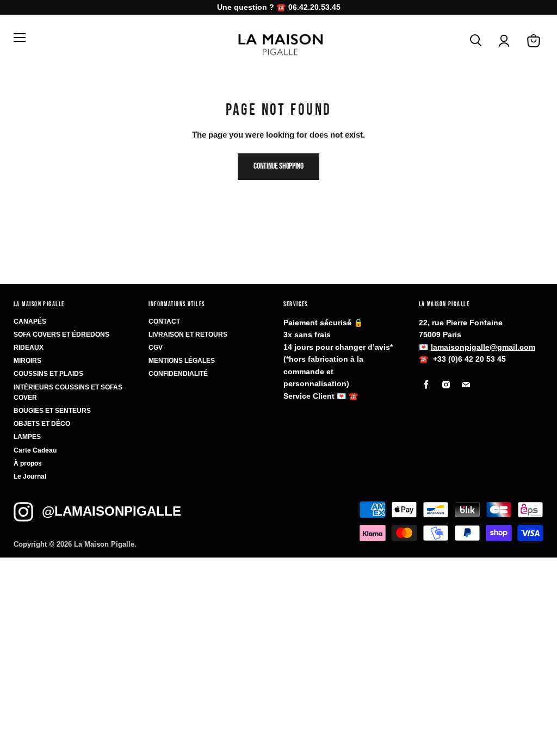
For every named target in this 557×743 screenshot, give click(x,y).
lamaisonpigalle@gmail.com (483, 347)
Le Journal (30, 476)
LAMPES (27, 437)
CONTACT (164, 321)
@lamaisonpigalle (111, 511)
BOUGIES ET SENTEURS (52, 410)
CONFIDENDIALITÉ (178, 373)
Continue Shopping (278, 166)
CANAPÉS (30, 321)
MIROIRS (27, 360)
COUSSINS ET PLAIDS (48, 373)
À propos (28, 463)
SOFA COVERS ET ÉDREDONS (61, 334)
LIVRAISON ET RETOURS (187, 334)
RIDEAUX (29, 347)
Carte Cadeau (35, 450)
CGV (155, 347)
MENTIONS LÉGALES (181, 360)
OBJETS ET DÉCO (42, 424)
